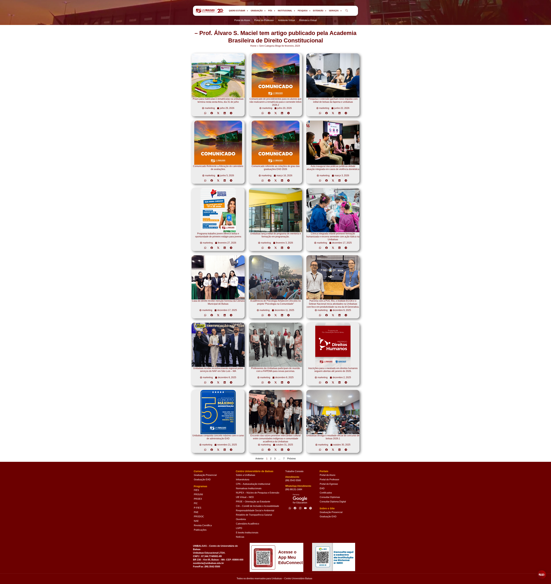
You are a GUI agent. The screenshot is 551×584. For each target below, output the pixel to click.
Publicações (200, 530)
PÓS (270, 11)
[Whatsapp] (289, 508)
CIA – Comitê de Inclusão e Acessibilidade (257, 506)
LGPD (239, 528)
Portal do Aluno (327, 475)
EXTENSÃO (318, 11)
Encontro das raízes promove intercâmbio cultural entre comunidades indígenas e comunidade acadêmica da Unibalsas (275, 438)
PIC (196, 503)
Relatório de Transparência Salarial (254, 515)
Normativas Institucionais (248, 488)
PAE (196, 512)
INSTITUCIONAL (285, 11)
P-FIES (197, 508)
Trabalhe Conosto (294, 471)
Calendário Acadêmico (247, 523)
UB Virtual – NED (245, 497)
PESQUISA (302, 11)
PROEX (198, 499)
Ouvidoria (241, 519)
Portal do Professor (329, 479)
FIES (196, 490)
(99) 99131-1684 (293, 489)
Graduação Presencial (205, 475)
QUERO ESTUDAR (237, 11)
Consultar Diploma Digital (333, 501)
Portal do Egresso (329, 484)
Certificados (326, 492)
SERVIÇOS (334, 11)
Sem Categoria (266, 46)
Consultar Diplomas (330, 497)
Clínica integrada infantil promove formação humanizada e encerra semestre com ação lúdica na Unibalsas (332, 236)
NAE (196, 521)
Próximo (291, 458)
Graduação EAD (202, 479)
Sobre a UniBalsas (245, 475)
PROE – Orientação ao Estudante (253, 501)
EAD (322, 488)
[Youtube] (305, 508)
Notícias (240, 537)
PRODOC (199, 516)
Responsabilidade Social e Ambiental (255, 510)
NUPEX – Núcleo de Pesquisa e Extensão (257, 492)
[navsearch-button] (347, 11)
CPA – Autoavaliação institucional (253, 484)
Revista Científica (203, 525)
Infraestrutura (242, 479)
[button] (205, 113)
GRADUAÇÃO (257, 11)
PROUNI (198, 494)
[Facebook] (295, 508)
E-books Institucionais (247, 532)
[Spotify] (310, 508)
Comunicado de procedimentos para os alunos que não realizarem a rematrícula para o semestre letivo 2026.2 (275, 102)
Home (253, 46)
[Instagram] (300, 508)
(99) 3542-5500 (293, 480)
